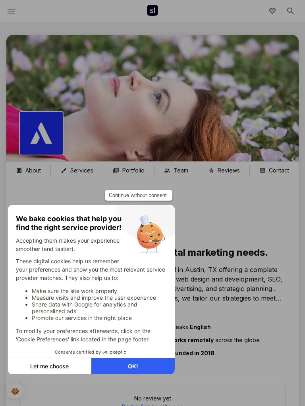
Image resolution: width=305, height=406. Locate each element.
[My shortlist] (272, 11)
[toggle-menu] (11, 11)
